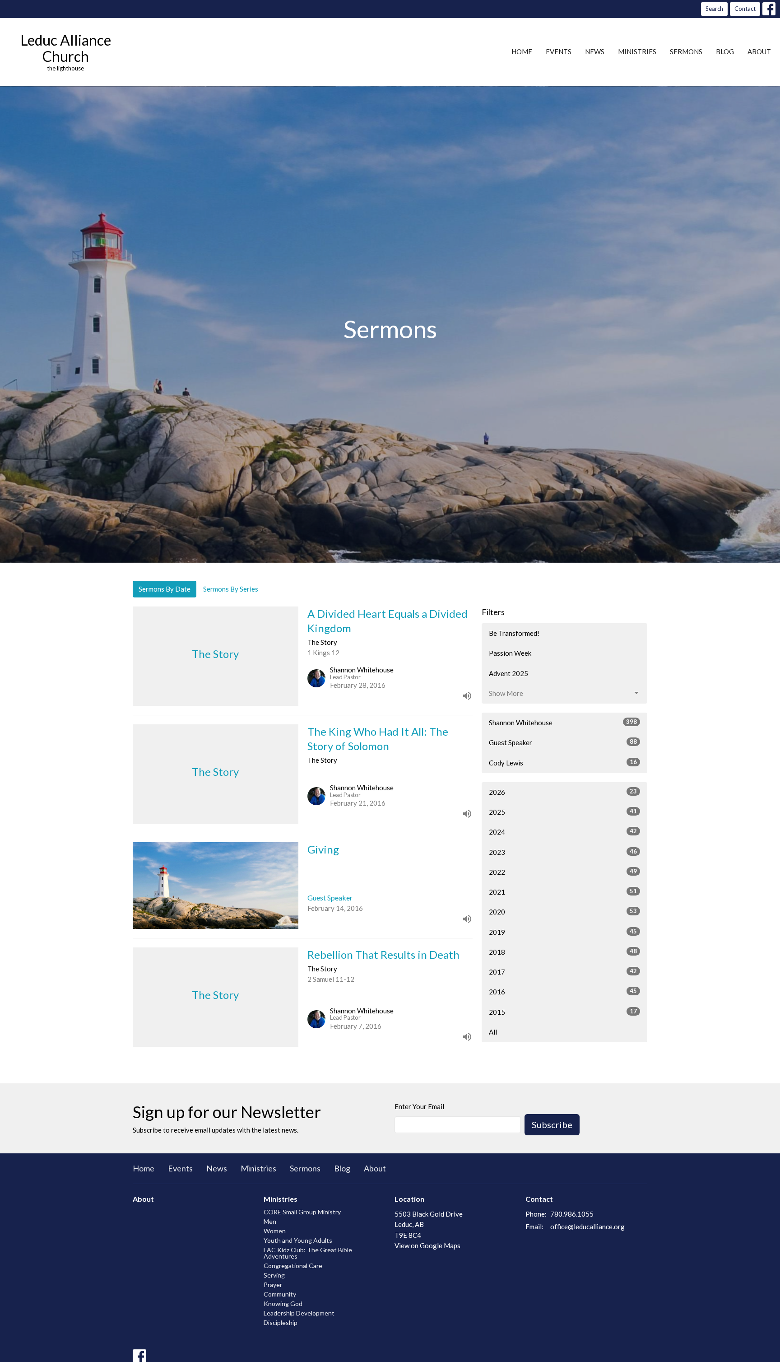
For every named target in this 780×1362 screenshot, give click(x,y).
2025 (563, 811)
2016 (563, 991)
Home (521, 51)
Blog (725, 51)
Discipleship (280, 1322)
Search (714, 8)
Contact (745, 8)
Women (275, 1231)
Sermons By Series (230, 589)
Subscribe (552, 1124)
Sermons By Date (164, 589)
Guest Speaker (563, 742)
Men (270, 1221)
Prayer (273, 1284)
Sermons (686, 51)
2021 (563, 891)
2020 (563, 911)
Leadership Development (299, 1313)
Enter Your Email (419, 1106)
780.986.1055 (572, 1214)
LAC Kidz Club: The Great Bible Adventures (308, 1253)
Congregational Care (293, 1265)
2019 (563, 932)
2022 (563, 872)
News (594, 51)
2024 (563, 831)
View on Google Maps (427, 1245)
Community (280, 1294)
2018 (563, 951)
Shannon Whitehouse (563, 722)
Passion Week (510, 653)
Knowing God (283, 1303)
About (759, 51)
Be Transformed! (514, 633)
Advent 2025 (508, 673)
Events (558, 51)
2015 (563, 1012)
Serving (274, 1275)
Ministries (637, 51)
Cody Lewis (563, 762)
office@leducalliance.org (587, 1226)
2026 (563, 792)
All (493, 1032)
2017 (563, 971)
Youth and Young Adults (298, 1240)
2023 (563, 852)
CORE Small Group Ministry (302, 1212)
